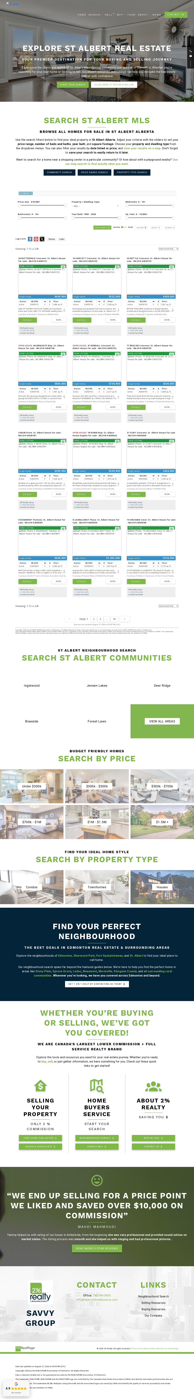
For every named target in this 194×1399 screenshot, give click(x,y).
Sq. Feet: (137, 214)
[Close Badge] (28, 1380)
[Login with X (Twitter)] (42, 240)
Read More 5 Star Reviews (97, 1248)
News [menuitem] (157, 14)
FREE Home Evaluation (38, 1138)
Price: (29, 201)
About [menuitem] (143, 14)
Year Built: (84, 214)
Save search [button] (101, 227)
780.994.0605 (102, 1295)
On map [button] (140, 227)
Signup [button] (51, 239)
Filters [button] (168, 227)
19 (114, 619)
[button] (175, 15)
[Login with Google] (36, 240)
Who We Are (151, 1138)
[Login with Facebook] (30, 240)
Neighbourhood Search (95, 1138)
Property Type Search (132, 172)
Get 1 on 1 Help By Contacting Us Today (95, 984)
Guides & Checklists (38, 1146)
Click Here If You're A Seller (114, 84)
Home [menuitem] (82, 14)
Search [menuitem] (94, 14)
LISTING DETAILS (27, 320)
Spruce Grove (62, 971)
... (107, 619)
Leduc (77, 971)
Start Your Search (72, 84)
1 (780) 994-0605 (27, 330)
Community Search (59, 172)
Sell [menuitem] (108, 14)
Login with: (20, 239)
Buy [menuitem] (120, 14)
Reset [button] (154, 227)
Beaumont (90, 971)
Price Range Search (94, 172)
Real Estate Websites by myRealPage (161, 1349)
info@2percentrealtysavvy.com (97, 1299)
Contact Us (176, 14)
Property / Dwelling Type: (86, 201)
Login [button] (61, 239)
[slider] (19, 205)
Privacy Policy (138, 1349)
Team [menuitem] (131, 14)
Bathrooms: (28, 214)
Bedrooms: (135, 201)
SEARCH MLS (95, 1146)
